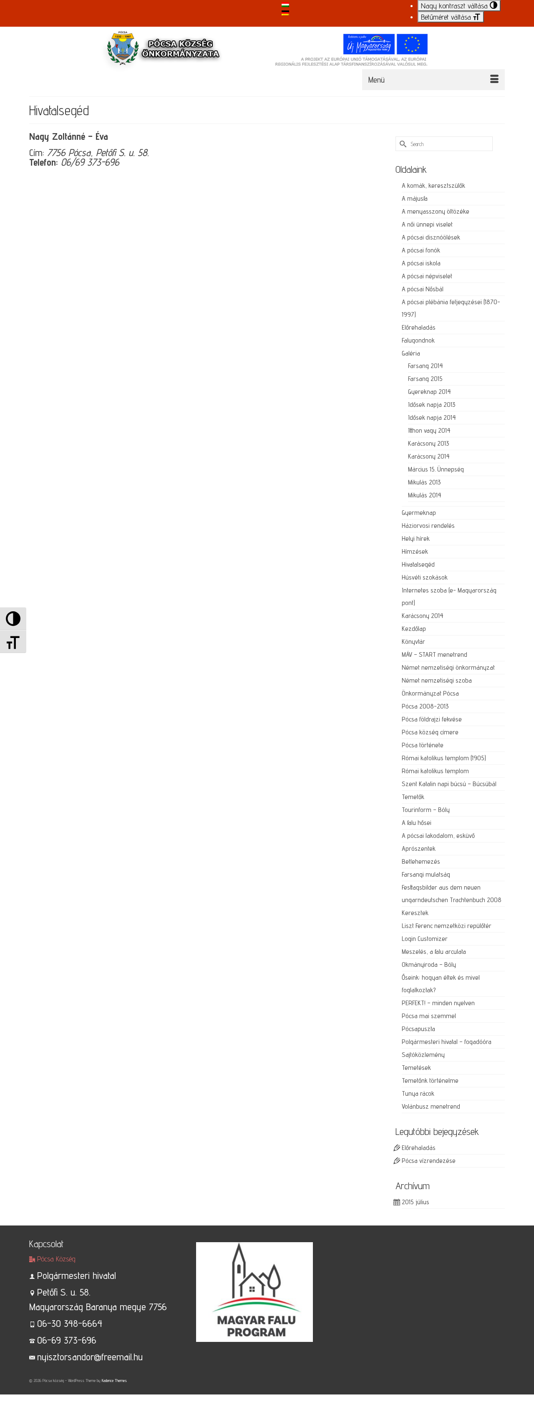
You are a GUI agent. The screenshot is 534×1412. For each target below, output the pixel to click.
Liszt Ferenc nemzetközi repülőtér (446, 926)
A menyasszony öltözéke (435, 211)
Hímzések (415, 551)
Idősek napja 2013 (432, 404)
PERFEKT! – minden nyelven (438, 1003)
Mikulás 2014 (424, 495)
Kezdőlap (414, 629)
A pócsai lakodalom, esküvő (438, 836)
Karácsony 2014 (429, 456)
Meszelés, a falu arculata (434, 952)
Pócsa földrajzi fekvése (432, 719)
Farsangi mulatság (426, 874)
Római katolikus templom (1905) (444, 758)
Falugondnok (418, 340)
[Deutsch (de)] (285, 12)
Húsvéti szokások (425, 577)
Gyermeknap (419, 513)
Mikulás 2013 (424, 482)
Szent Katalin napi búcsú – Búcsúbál (449, 784)
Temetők (413, 797)
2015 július (415, 1202)
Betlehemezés (421, 861)
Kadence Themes (114, 1380)
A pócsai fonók (421, 250)
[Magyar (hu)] (285, 4)
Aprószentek (419, 848)
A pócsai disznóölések (431, 237)
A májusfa (415, 198)
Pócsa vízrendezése (429, 1161)
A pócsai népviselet (427, 276)
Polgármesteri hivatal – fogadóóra (446, 1042)
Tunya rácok (418, 1093)
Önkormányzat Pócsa (430, 693)
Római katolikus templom (435, 771)
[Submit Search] (401, 143)
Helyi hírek (416, 538)
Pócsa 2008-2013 (425, 706)
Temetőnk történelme (430, 1080)
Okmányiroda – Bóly (429, 964)
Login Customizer (425, 939)
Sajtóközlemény (423, 1055)
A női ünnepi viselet (427, 224)
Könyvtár (413, 641)
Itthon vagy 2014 (429, 430)
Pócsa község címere (430, 732)
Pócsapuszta (418, 1029)
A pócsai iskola (421, 263)
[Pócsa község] (267, 58)
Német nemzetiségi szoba (437, 680)
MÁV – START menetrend (434, 654)
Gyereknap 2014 (429, 392)
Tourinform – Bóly (426, 810)
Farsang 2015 (425, 379)
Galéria (411, 353)
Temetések (416, 1068)
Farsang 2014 (425, 366)
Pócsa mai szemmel (429, 1016)
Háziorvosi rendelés (428, 526)
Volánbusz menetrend (431, 1106)
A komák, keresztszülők (433, 185)
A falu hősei (416, 823)
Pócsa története (422, 745)
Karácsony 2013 (428, 443)
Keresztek (415, 913)
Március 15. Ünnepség (436, 469)
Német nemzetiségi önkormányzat (448, 667)
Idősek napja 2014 (432, 417)
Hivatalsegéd (418, 564)
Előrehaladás (419, 327)
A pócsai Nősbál (422, 289)
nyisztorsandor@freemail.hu (90, 1357)
